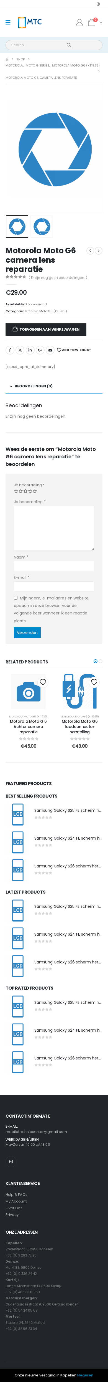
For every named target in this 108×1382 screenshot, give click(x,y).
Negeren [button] (85, 1375)
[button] (12, 148)
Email (50, 350)
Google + (40, 350)
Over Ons (14, 1208)
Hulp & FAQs (16, 1194)
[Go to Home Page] (7, 59)
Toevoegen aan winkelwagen (49, 329)
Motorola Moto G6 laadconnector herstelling (79, 727)
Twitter (20, 350)
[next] (98, 251)
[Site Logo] (29, 23)
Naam (21, 557)
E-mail (22, 577)
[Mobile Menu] (10, 22)
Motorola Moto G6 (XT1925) (46, 311)
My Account (16, 1201)
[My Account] (79, 22)
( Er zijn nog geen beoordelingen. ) (58, 277)
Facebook (10, 350)
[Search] (68, 45)
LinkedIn (30, 350)
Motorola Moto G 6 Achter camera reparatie (28, 727)
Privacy (12, 1214)
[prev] (90, 251)
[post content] (28, 691)
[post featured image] (17, 815)
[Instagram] (98, 4)
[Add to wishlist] (43, 682)
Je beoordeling (29, 485)
